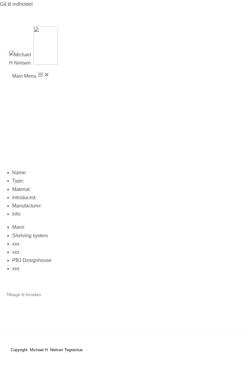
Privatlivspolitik (51, 317)
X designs (91, 317)
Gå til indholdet (16, 4)
